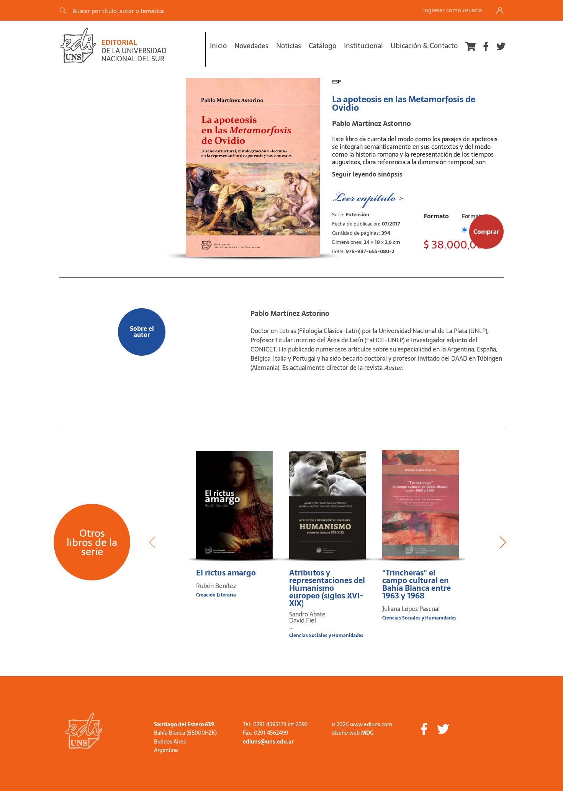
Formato (436, 216)
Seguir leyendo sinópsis (367, 174)
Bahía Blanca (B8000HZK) (185, 733)
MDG (367, 732)
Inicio (218, 45)
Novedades (251, 45)
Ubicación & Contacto (424, 45)
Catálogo (322, 45)
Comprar (486, 232)
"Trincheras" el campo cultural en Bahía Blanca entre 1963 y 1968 (416, 584)
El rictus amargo (226, 573)
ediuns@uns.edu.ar (268, 741)
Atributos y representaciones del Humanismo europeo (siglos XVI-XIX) (327, 588)
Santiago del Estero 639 (184, 724)
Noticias (288, 45)
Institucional (363, 45)
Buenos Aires (170, 741)
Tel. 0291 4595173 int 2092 (275, 724)
